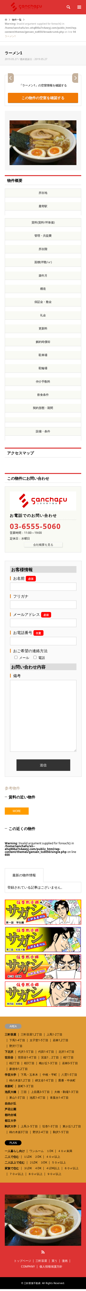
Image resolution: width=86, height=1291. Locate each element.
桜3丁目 (29, 1063)
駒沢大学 (10, 1126)
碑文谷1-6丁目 (44, 1080)
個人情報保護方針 (50, 1266)
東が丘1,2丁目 (72, 1126)
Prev (11, 78)
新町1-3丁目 (26, 1086)
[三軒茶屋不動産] (43, 1243)
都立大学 (10, 1120)
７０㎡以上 (16, 1174)
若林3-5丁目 (70, 1063)
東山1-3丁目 (17, 1098)
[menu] (79, 7)
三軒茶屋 (10, 1034)
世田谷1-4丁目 (27, 1057)
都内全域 (10, 1115)
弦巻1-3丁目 (50, 1126)
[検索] (68, 7)
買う (54, 1261)
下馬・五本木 (29, 1075)
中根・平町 (50, 1075)
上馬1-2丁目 (54, 1034)
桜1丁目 (68, 1057)
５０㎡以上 (59, 1162)
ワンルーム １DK (41, 1151)
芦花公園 (10, 1109)
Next (75, 78)
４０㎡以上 (53, 1157)
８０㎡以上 (35, 1174)
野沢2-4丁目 (40, 1132)
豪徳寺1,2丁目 (18, 1069)
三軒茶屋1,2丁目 (31, 1034)
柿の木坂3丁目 (18, 1132)
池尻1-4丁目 (37, 1098)
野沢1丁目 (15, 1046)
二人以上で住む (15, 1162)
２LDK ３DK (38, 1162)
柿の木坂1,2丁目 (20, 1080)
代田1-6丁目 (46, 1052)
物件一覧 (17, 19)
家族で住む (12, 1168)
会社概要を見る (43, 545)
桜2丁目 (14, 1063)
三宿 (24, 1092)
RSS (43, 1252)
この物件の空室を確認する (43, 97)
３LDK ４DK (32, 1168)
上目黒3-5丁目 (40, 1092)
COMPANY (28, 1266)
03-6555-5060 (35, 526)
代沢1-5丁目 (26, 1052)
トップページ (22, 1261)
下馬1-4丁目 (17, 1040)
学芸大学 (10, 1075)
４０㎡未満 (65, 1151)
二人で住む (12, 1157)
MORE (17, 811)
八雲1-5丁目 (69, 1075)
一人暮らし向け (15, 1151)
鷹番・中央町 (66, 1080)
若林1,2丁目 (60, 1040)
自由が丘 (10, 1103)
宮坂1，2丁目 (50, 1057)
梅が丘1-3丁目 (48, 1063)
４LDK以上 (53, 1168)
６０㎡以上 (71, 1168)
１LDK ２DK (32, 1157)
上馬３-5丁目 (29, 1126)
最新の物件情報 (24, 875)
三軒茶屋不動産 (32, 1283)
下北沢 (9, 1052)
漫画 (65, 1261)
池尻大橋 (10, 1092)
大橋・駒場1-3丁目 (66, 1092)
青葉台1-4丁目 (59, 1098)
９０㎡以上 (54, 1174)
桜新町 (9, 1086)
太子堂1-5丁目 (39, 1040)
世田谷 (9, 1057)
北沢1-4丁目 (66, 1052)
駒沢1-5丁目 (61, 1132)
